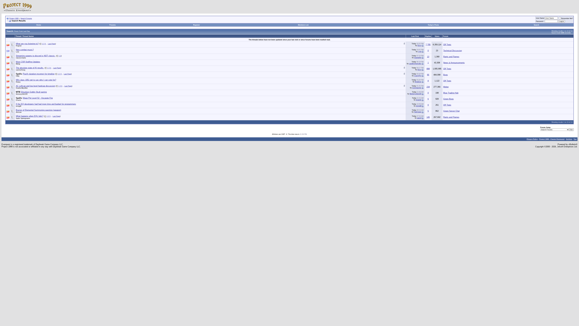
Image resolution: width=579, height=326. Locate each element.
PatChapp (417, 112)
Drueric (18, 100)
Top (575, 139)
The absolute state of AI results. (30, 68)
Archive (569, 139)
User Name (540, 18)
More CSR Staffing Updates (28, 62)
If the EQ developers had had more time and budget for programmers (46, 104)
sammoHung (20, 70)
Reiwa (18, 82)
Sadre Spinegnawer (23, 118)
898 (428, 69)
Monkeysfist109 (21, 94)
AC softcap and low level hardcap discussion (35, 86)
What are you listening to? (27, 44)
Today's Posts (433, 25)
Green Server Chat (451, 111)
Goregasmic (416, 88)
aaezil (419, 118)
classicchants (21, 58)
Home (38, 25)
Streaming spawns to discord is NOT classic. (35, 56)
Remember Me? (567, 18)
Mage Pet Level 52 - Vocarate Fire (38, 98)
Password (539, 21)
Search (536, 25)
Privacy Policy (532, 139)
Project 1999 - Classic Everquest (552, 139)
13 (428, 57)
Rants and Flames (451, 57)
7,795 (428, 44)
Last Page (51, 44)
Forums (112, 25)
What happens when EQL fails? (29, 116)
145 (428, 117)
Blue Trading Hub (450, 93)
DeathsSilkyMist (22, 88)
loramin (418, 100)
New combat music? (25, 50)
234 (428, 87)
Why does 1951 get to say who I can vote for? (36, 80)
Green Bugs (448, 99)
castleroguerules (415, 63)
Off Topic (447, 44)
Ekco (419, 45)
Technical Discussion (452, 51)
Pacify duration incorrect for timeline (38, 74)
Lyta (17, 52)
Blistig (18, 64)
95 (428, 75)
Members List (303, 25)
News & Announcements (454, 63)
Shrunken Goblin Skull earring (34, 92)
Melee (446, 87)
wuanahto (417, 57)
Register (196, 25)
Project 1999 (14, 18)
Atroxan (19, 112)
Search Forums (26, 18)
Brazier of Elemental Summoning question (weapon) (38, 110)
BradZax (418, 82)
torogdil (18, 106)
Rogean (19, 46)
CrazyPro (417, 76)
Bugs (445, 75)
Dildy (17, 76)
